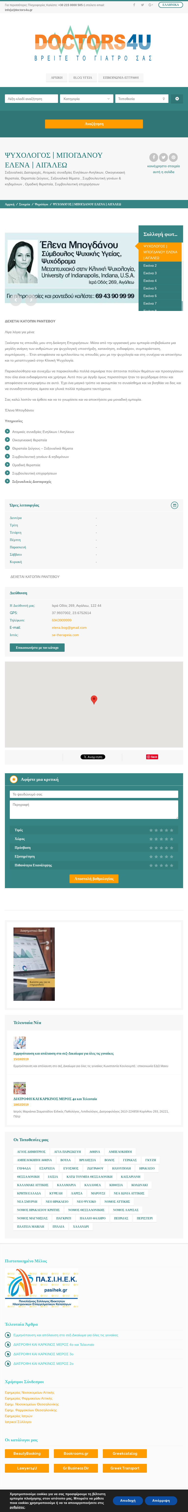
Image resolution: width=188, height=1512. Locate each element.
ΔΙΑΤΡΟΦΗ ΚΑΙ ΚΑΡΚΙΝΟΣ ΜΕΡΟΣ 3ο (43, 1354)
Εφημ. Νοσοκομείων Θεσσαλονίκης (32, 1404)
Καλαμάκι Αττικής (32, 1185)
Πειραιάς (121, 1218)
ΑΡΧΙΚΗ (56, 77)
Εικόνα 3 (150, 273)
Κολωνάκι (139, 1185)
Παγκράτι (63, 1218)
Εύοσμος (71, 1168)
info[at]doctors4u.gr (19, 10)
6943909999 (61, 620)
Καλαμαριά (66, 1185)
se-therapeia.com (65, 635)
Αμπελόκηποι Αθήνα (34, 1160)
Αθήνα (94, 1152)
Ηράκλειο (147, 1168)
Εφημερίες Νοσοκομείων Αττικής (29, 1392)
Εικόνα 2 (150, 265)
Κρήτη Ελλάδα (29, 1193)
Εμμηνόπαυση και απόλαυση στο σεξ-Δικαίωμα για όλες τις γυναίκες (65, 1335)
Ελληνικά (171, 5)
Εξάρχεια (47, 1168)
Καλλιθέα (92, 1185)
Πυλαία (58, 1226)
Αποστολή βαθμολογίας (94, 878)
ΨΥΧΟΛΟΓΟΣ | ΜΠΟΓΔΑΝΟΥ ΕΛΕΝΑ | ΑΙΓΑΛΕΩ (160, 252)
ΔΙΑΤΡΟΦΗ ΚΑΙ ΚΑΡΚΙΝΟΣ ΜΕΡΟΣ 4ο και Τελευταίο (53, 1344)
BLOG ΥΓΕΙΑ (82, 77)
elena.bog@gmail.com (69, 627)
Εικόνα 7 (150, 303)
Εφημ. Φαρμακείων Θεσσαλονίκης (31, 1410)
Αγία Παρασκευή (67, 1152)
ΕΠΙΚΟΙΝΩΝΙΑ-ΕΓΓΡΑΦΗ (121, 77)
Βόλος (110, 1160)
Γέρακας (130, 1160)
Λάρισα (76, 1193)
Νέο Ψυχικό (86, 1201)
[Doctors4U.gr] (94, 44)
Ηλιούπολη (121, 1168)
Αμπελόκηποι (120, 1152)
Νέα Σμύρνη (27, 1201)
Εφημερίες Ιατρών (18, 1416)
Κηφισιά (116, 1185)
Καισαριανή (130, 1177)
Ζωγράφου (95, 1168)
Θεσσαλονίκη (28, 1177)
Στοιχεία (24, 204)
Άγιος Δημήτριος (31, 1152)
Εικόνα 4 (150, 281)
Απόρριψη (161, 1500)
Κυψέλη (55, 1193)
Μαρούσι (98, 1193)
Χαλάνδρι (81, 1226)
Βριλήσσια (87, 1160)
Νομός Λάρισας (126, 1210)
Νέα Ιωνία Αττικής (129, 1193)
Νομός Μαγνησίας (32, 1218)
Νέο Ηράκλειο (57, 1201)
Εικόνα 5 (150, 288)
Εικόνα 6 (150, 296)
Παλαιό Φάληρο (93, 1218)
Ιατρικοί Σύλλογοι (18, 1422)
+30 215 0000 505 (70, 5)
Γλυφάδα (24, 1168)
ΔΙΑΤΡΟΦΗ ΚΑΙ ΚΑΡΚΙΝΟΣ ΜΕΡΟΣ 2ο (43, 1364)
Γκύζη (150, 1160)
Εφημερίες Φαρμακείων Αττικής (28, 1398)
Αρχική (9, 204)
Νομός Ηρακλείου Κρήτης (38, 1210)
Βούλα (65, 1160)
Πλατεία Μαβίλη (30, 1226)
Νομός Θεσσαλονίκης (86, 1210)
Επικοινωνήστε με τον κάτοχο (37, 648)
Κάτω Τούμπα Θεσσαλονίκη (89, 1177)
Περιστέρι (145, 1218)
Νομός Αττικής (117, 1201)
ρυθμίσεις (17, 1507)
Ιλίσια (53, 1177)
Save (154, 757)
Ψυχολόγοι (41, 204)
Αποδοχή (128, 1500)
